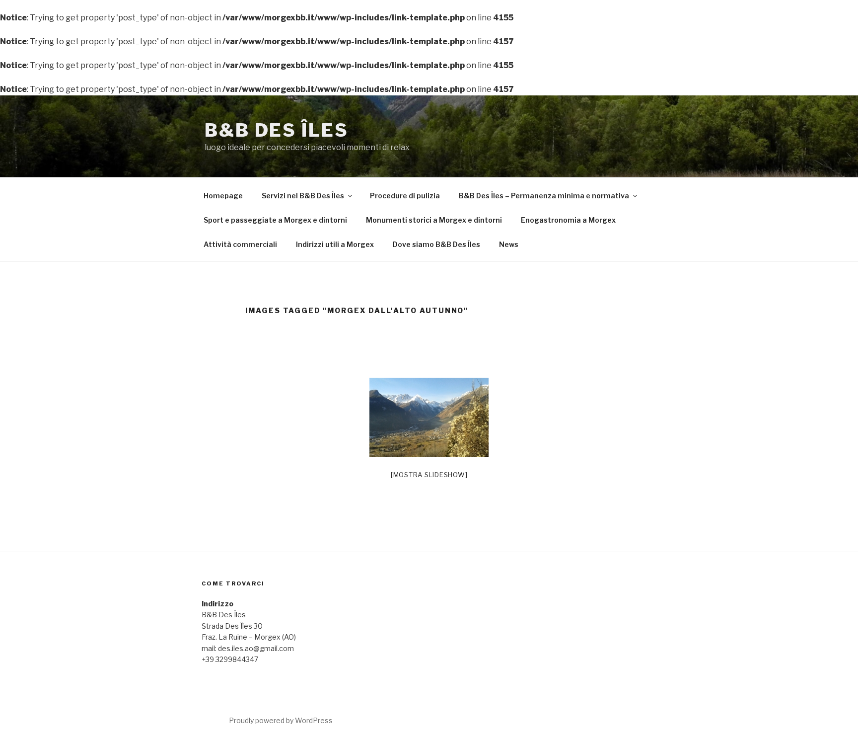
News (508, 244)
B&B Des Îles (277, 130)
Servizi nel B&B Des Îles (303, 195)
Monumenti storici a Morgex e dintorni (434, 220)
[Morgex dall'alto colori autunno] (429, 417)
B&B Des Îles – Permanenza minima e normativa (544, 195)
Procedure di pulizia (405, 195)
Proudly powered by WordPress (281, 720)
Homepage (223, 195)
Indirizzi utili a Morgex (335, 244)
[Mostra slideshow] (429, 475)
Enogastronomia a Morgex (568, 220)
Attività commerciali (240, 244)
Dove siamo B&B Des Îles (436, 244)
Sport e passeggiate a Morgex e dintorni (275, 220)
